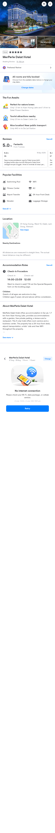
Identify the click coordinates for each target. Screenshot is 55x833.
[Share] (50, 4)
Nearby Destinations (11, 243)
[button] (11, 231)
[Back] (5, 4)
